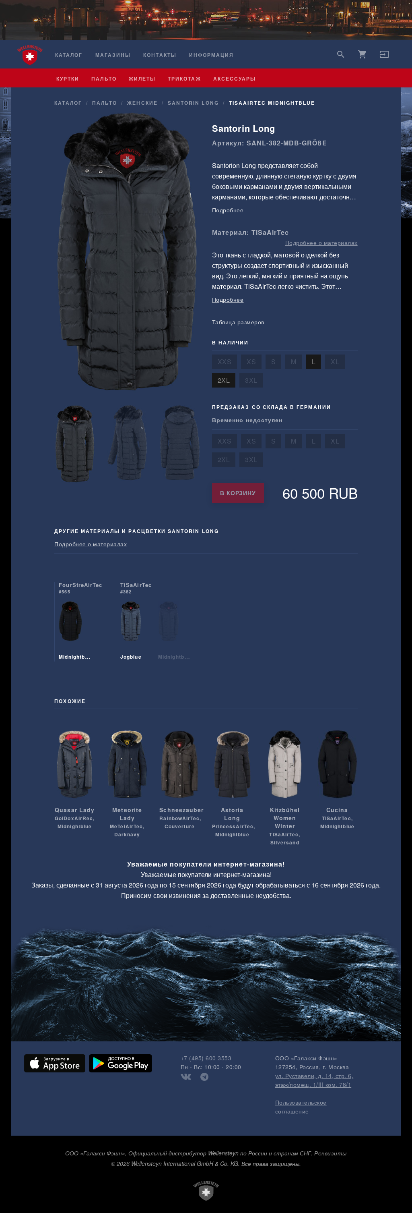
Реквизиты (330, 1153)
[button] (384, 57)
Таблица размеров (238, 322)
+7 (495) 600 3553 (206, 1058)
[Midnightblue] (70, 631)
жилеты (142, 78)
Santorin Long (193, 102)
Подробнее (228, 210)
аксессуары (234, 78)
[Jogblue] (130, 631)
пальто (103, 78)
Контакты (159, 55)
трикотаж (184, 78)
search (341, 54)
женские (142, 102)
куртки (67, 78)
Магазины (113, 55)
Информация (211, 55)
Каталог (68, 55)
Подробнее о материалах (321, 242)
